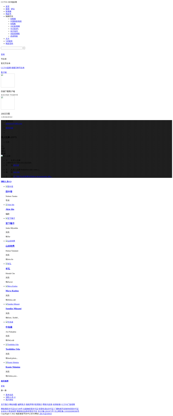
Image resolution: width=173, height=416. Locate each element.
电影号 (8, 14)
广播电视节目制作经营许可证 (66, 409)
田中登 (16, 165)
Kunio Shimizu (13, 367)
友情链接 (56, 404)
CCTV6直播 (6, 68)
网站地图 (13, 404)
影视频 (8, 11)
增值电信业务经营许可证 (26, 411)
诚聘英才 (21, 404)
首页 (7, 6)
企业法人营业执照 (8, 411)
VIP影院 (9, 41)
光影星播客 (15, 34)
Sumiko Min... (47, 176)
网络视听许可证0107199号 (12, 409)
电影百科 (9, 44)
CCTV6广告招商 (68, 404)
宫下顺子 (17, 176)
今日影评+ (14, 29)
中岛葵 (9, 327)
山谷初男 (24, 176)
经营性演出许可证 (46, 409)
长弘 (30, 176)
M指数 (13, 24)
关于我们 (4, 404)
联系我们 (38, 404)
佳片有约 (14, 31)
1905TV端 (5, 113)
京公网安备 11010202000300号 (66, 411)
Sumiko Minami (13, 308)
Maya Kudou (37, 176)
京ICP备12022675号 (46, 411)
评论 (13, 9)
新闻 (7, 9)
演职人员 (6, 182)
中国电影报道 (16, 21)
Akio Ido (16, 172)
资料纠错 (9, 128)
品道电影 (14, 36)
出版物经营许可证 (30, 409)
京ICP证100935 (45, 414)
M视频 (13, 19)
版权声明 (30, 404)
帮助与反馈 (47, 404)
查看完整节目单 (17, 68)
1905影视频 (15, 26)
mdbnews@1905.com (14, 124)
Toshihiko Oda (13, 349)
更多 (3, 386)
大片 (7, 39)
